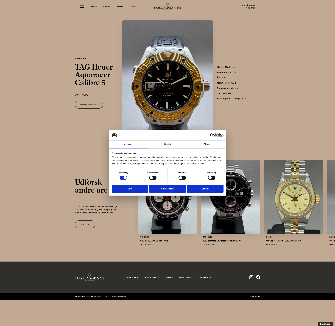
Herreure (107, 7)
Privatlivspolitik (254, 296)
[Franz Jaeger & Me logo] (167, 6)
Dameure (119, 7)
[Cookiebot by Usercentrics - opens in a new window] (212, 135)
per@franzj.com (204, 277)
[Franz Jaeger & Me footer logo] (89, 277)
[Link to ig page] (251, 277)
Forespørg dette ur (88, 105)
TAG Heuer (80, 58)
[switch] (153, 178)
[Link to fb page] (258, 277)
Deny (130, 189)
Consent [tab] (128, 144)
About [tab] (207, 144)
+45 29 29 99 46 (185, 277)
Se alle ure (85, 224)
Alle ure (93, 7)
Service (132, 7)
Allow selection (168, 189)
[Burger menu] (82, 6)
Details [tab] (167, 144)
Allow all (205, 189)
